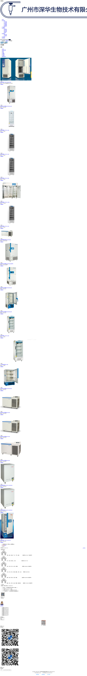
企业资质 (5, 22)
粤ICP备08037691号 (38, 672)
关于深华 (3, 20)
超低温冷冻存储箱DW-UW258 (5, 412)
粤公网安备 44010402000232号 (47, 672)
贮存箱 (3, 54)
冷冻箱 (3, 55)
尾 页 (5, 545)
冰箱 (3, 52)
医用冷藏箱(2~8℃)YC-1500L (4, 202)
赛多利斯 (5, 34)
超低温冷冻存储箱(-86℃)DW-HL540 (6, 287)
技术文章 (5, 30)
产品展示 (3, 27)
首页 (3, 19)
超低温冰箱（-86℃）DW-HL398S (5, 82)
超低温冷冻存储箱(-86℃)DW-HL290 (6, 311)
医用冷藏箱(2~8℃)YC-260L (4, 335)
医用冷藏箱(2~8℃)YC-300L (4, 130)
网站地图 (43, 674)
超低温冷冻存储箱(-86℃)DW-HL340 (6, 106)
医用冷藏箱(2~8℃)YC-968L (4, 178)
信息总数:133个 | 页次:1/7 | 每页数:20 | (8, 544)
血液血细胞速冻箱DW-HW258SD (5, 239)
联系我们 (37, 674)
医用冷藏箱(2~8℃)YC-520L (4, 154)
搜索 (9, 39)
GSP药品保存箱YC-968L (4, 364)
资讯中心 (3, 28)
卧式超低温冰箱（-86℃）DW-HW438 (6, 485)
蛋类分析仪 (4, 56)
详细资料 (1, 84)
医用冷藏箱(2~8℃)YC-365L (4, 226)
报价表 (5, 32)
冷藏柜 (3, 53)
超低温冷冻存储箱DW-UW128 (5, 436)
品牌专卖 (3, 33)
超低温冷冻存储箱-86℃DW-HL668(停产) (6, 263)
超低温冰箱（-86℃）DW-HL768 (5, 540)
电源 (3, 51)
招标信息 (5, 31)
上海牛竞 (5, 35)
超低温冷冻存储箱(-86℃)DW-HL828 (6, 388)
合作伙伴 (3, 36)
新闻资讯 (5, 29)
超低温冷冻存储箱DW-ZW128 (5, 460)
